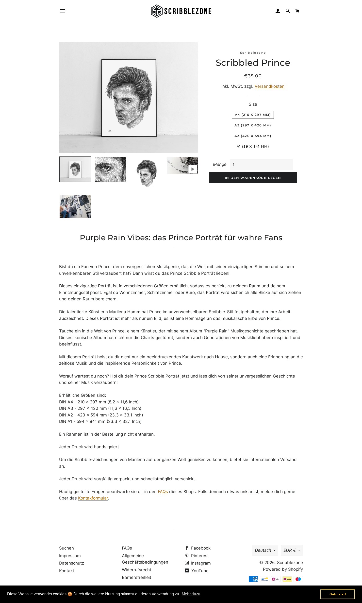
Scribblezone (290, 562)
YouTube (199, 570)
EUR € (289, 550)
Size (253, 104)
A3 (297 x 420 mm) (252, 125)
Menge (220, 164)
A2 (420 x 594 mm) (252, 136)
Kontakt (66, 570)
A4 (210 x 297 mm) (253, 115)
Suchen (66, 548)
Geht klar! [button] (337, 594)
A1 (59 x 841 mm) (253, 146)
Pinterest (199, 555)
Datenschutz (71, 563)
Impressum (70, 555)
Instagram (200, 563)
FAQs (163, 491)
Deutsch (263, 550)
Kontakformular (93, 498)
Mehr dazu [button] (191, 594)
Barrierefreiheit (136, 577)
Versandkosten (269, 86)
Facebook (200, 548)
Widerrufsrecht (136, 569)
